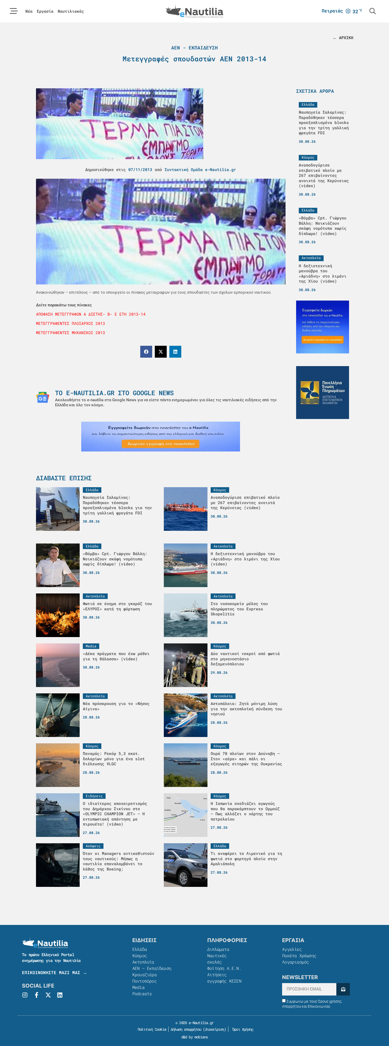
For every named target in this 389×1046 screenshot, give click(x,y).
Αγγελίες (292, 949)
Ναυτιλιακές (71, 11)
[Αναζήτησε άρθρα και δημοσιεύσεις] (372, 11)
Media (138, 987)
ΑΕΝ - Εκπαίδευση (194, 47)
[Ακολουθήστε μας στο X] (48, 995)
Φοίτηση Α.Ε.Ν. (224, 968)
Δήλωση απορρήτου (186, 1029)
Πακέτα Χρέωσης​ (299, 955)
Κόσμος (139, 955)
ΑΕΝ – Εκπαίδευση (151, 968)
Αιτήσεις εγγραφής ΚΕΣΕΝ (224, 978)
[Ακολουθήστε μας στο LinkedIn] (60, 995)
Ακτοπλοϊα (143, 962)
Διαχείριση (214, 1029)
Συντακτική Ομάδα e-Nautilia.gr (200, 169)
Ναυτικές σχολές (217, 959)
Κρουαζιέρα (144, 974)
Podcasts (142, 993)
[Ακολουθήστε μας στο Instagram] (25, 995)
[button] (146, 352)
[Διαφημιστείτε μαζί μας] (160, 436)
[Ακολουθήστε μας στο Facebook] (36, 995)
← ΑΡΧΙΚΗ (343, 37)
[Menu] (14, 11)
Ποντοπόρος (144, 981)
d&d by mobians (194, 1036)
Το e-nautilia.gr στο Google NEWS (114, 393)
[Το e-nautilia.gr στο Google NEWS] (42, 397)
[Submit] (343, 989)
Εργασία (45, 11)
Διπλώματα (218, 949)
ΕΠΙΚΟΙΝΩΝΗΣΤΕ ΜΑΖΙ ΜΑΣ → (54, 972)
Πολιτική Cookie (151, 1029)
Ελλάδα (139, 949)
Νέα (29, 11)
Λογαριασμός (295, 962)
